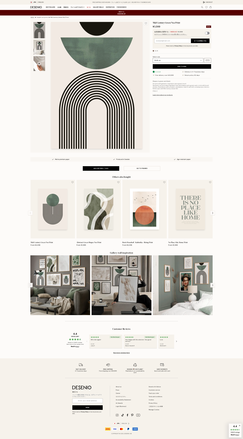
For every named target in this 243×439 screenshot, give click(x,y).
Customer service (154, 390)
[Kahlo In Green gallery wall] (183, 285)
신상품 (59, 7)
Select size (156, 57)
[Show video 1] (39, 63)
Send (87, 407)
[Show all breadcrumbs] (32, 17)
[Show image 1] (39, 30)
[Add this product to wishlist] (146, 23)
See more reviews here (121, 353)
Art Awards (119, 403)
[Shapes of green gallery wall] (121, 285)
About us (119, 387)
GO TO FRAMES (142, 168)
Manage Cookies (154, 410)
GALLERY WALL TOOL (101, 168)
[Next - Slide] (212, 213)
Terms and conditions (155, 396)
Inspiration (110, 7)
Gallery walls (98, 7)
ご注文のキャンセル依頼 (156, 406)
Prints (66, 7)
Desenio (127, 433)
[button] (207, 60)
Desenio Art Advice (155, 387)
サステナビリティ (121, 396)
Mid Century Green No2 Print (59, 17)
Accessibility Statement (123, 400)
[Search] (202, 7)
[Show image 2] (39, 47)
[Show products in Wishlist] (206, 7)
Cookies (151, 400)
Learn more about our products (163, 95)
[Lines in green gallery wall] (60, 285)
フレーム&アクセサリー (78, 7)
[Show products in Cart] (210, 7)
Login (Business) (121, 406)
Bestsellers (50, 7)
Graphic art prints (42, 17)
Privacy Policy (178, 46)
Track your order (154, 393)
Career (118, 393)
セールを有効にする (200, 41)
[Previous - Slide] (30, 213)
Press (117, 390)
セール (89, 7)
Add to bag (182, 66)
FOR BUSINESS (121, 7)
